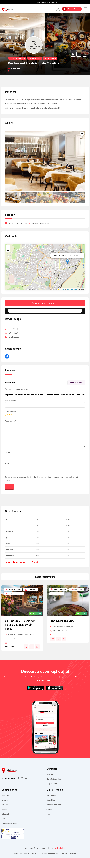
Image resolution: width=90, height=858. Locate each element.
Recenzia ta (10, 421)
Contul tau (50, 800)
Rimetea (4, 805)
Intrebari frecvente (54, 805)
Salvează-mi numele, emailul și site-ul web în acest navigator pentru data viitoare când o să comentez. (41, 479)
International (36, 58)
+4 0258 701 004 (60, 630)
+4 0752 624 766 (14, 333)
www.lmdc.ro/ (13, 337)
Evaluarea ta (10, 412)
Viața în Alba (51, 783)
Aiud (3, 819)
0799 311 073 (13, 638)
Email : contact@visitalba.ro (47, 2)
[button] (67, 261)
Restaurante (51, 58)
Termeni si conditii (69, 853)
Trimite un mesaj (46, 311)
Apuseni (4, 800)
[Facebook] (7, 356)
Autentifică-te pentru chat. (46, 303)
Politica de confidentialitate (25, 853)
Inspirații (49, 774)
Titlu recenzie (11, 400)
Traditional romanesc (15, 594)
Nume (8, 452)
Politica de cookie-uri (49, 853)
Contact (49, 809)
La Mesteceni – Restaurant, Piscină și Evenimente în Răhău (20, 624)
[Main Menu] (85, 9)
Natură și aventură (53, 779)
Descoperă (51, 795)
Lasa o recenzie (75, 382)
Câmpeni (5, 814)
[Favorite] (78, 54)
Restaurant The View (62, 620)
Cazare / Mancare (18, 58)
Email (8, 463)
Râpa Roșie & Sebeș (9, 823)
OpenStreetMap (72, 289)
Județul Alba (60, 848)
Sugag (4, 809)
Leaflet (61, 289)
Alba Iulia (5, 795)
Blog (48, 814)
